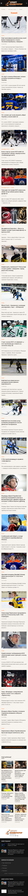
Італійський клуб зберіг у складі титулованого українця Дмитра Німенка (12, 537)
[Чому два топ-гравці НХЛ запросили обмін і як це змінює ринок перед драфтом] (14, 176)
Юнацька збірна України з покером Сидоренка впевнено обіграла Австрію (13, 713)
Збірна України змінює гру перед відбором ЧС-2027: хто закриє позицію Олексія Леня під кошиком (20, 797)
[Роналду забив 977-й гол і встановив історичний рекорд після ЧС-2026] (7, 787)
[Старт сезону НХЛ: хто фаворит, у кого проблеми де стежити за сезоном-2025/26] (14, 328)
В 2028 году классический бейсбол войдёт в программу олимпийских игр (16, 892)
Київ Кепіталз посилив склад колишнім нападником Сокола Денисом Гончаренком (11, 422)
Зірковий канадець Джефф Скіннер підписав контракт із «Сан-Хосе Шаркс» (13, 576)
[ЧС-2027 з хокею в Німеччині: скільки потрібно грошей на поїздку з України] (14, 63)
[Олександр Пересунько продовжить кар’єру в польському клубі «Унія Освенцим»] (14, 599)
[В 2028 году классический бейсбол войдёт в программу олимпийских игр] (3, 891)
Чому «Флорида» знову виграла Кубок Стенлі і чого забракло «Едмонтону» (12, 693)
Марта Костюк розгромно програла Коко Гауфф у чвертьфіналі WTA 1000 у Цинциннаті (7, 817)
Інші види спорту (12, 9)
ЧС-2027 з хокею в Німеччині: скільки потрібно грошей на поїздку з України (13, 78)
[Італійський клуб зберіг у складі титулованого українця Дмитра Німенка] (14, 522)
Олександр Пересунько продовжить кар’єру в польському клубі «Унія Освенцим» (13, 614)
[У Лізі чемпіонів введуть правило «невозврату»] (14, 446)
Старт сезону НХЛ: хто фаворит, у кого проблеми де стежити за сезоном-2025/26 (12, 343)
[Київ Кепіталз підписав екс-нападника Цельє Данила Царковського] (14, 367)
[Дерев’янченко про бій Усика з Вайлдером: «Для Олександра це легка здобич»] (21, 765)
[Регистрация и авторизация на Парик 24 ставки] (3, 845)
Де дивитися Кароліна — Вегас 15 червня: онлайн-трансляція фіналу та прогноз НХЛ (13, 230)
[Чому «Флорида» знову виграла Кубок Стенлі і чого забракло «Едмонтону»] (14, 678)
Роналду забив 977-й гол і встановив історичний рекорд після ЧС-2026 (7, 795)
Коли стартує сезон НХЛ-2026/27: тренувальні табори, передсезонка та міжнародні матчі (13, 153)
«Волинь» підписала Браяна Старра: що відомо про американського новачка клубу (20, 817)
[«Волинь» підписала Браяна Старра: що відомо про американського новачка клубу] (21, 809)
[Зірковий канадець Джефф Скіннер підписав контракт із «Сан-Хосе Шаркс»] (14, 561)
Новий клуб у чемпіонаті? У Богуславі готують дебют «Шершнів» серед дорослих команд (13, 268)
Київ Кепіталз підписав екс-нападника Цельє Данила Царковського (10, 382)
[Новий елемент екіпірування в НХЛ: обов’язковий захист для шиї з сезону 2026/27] (14, 640)
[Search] (26, 3)
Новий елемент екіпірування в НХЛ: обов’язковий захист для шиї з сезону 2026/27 (13, 655)
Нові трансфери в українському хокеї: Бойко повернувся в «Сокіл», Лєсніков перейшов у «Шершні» (13, 39)
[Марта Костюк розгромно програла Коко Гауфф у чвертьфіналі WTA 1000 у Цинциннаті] (7, 809)
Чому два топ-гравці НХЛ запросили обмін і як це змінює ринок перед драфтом (13, 191)
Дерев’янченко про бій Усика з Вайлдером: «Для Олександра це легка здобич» (20, 773)
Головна (3, 9)
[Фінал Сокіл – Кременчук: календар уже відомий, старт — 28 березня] (14, 292)
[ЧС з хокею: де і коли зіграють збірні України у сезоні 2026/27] (14, 101)
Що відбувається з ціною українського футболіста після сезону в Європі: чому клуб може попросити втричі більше (7, 775)
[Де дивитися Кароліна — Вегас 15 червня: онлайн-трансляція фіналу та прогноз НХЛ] (14, 215)
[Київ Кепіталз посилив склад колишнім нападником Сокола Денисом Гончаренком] (14, 407)
